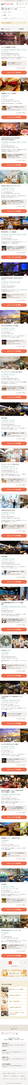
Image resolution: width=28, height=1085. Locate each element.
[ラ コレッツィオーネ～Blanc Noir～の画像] (14, 455)
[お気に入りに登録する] (25, 45)
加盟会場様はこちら (15, 1076)
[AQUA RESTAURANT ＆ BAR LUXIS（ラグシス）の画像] (14, 269)
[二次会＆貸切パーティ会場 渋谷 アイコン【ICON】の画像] (14, 687)
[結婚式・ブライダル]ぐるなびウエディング (9, 1032)
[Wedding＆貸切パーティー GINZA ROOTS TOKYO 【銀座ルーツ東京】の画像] (14, 781)
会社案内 (4, 1073)
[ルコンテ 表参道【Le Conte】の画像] (14, 38)
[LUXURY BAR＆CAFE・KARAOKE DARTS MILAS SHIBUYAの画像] (14, 129)
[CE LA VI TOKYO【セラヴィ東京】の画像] (14, 317)
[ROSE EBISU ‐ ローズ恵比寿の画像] (14, 223)
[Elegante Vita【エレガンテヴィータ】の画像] (14, 177)
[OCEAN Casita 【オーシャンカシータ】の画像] (14, 921)
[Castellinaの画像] (14, 875)
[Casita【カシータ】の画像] (14, 641)
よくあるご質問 (23, 1078)
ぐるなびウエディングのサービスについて (10, 1078)
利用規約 (9, 1073)
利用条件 (13, 1073)
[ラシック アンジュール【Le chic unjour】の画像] (14, 363)
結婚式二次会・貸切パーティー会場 (8, 1033)
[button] (14, 1045)
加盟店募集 (22, 1076)
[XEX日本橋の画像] (14, 409)
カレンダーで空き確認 (15, 72)
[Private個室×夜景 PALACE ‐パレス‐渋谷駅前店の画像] (14, 593)
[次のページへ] (21, 962)
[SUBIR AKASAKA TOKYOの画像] (14, 501)
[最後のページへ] (24, 962)
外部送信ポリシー (6, 1076)
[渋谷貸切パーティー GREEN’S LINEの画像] (14, 829)
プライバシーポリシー (21, 1073)
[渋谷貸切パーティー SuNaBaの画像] (14, 84)
